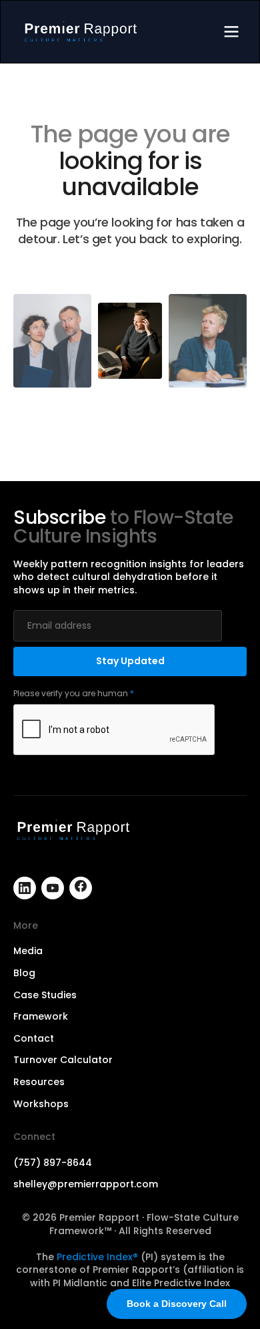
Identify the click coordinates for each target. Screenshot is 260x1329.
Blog (24, 973)
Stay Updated (130, 661)
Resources (39, 1082)
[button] (231, 31)
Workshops (41, 1104)
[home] (81, 31)
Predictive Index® (97, 1257)
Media (28, 951)
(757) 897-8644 (52, 1163)
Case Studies (45, 995)
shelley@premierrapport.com (85, 1184)
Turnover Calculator (63, 1060)
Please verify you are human (73, 693)
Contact (33, 1038)
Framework (40, 1016)
